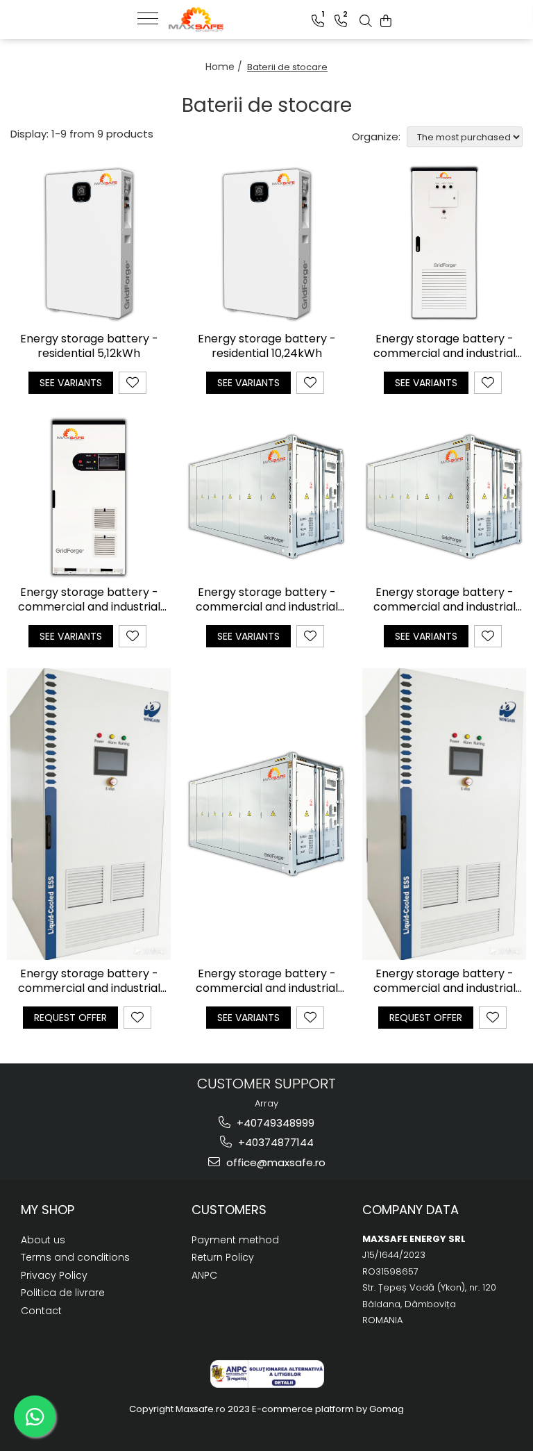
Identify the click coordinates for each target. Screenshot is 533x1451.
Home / (225, 67)
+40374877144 (274, 1142)
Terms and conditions (75, 1257)
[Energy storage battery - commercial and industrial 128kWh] (89, 497)
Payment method (235, 1240)
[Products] (153, 17)
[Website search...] (365, 21)
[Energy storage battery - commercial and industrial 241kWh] (444, 814)
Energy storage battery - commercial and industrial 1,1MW (267, 600)
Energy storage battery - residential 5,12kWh (89, 346)
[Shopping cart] (386, 21)
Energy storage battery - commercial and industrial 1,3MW (267, 981)
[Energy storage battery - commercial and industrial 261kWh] (89, 814)
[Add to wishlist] (132, 383)
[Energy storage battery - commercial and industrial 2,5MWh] (444, 497)
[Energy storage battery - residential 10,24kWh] (266, 243)
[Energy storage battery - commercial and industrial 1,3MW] (266, 814)
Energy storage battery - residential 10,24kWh (267, 346)
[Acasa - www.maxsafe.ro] (238, 19)
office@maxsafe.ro (274, 1162)
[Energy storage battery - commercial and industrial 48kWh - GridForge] (444, 243)
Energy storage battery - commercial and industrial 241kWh (444, 981)
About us (43, 1240)
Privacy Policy (54, 1275)
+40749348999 (274, 1123)
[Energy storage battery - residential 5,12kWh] (89, 243)
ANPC (204, 1275)
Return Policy (223, 1257)
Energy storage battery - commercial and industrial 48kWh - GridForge (444, 346)
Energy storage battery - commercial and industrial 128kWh (89, 600)
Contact (41, 1311)
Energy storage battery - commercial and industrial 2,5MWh (444, 600)
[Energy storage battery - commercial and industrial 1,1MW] (266, 497)
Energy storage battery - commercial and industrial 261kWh (89, 981)
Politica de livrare (63, 1293)
